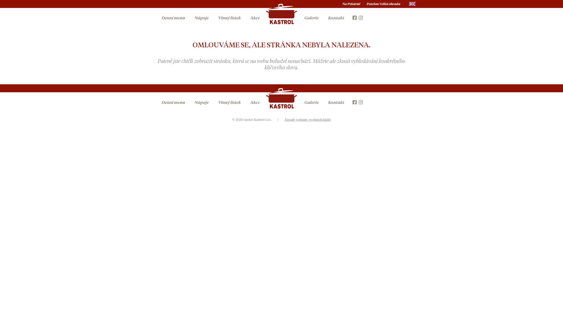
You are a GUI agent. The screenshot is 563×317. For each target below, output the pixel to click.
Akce (255, 18)
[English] (412, 4)
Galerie (311, 18)
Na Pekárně (351, 4)
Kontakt (336, 18)
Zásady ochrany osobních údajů (308, 120)
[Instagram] (361, 17)
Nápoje (202, 18)
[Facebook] (355, 17)
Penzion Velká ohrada (383, 4)
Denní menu (173, 18)
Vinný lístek (229, 18)
